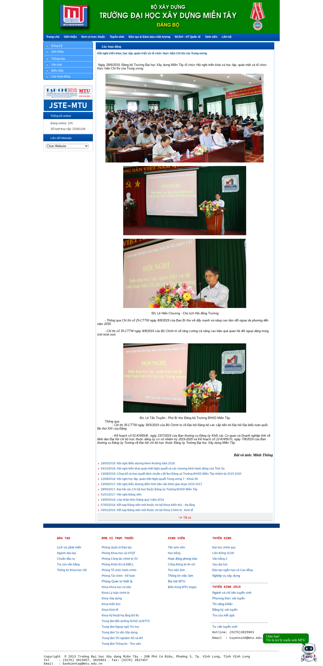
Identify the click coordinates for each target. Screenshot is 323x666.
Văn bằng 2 (219, 558)
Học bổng (174, 553)
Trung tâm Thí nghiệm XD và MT (122, 638)
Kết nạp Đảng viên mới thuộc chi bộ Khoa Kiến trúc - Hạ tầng (148, 505)
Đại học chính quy (224, 547)
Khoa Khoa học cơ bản (116, 587)
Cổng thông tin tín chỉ (181, 564)
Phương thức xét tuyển (228, 598)
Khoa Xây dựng (112, 598)
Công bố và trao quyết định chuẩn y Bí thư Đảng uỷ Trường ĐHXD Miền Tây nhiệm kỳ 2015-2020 (171, 473)
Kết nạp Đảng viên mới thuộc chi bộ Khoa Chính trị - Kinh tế (147, 510)
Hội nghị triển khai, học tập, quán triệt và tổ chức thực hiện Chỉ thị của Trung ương (152, 53)
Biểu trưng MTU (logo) (182, 587)
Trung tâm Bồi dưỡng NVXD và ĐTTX (126, 621)
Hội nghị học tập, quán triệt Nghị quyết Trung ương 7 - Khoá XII (149, 479)
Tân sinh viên (176, 547)
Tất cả (187, 517)
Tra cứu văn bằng (68, 564)
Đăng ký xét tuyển (224, 609)
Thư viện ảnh (176, 570)
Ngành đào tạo (66, 553)
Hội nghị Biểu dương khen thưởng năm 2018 (138, 463)
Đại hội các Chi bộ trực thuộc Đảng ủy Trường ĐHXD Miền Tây (149, 489)
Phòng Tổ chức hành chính (119, 570)
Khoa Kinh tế (110, 609)
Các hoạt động (111, 46)
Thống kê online (60, 116)
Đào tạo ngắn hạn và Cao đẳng (232, 570)
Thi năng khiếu (222, 604)
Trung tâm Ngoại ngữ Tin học (120, 626)
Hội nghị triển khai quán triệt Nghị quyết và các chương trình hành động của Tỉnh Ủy (163, 468)
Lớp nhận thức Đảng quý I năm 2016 (132, 499)
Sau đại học (220, 564)
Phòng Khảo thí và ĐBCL (118, 564)
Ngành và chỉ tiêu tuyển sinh (231, 592)
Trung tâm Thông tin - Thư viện (121, 643)
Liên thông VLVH (223, 553)
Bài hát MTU (176, 581)
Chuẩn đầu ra (66, 558)
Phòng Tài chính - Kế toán (118, 575)
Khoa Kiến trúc (111, 604)
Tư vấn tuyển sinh (224, 626)
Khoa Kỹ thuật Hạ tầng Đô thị (120, 615)
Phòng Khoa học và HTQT (118, 553)
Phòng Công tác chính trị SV (120, 558)
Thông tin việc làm (180, 575)
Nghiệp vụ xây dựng (226, 575)
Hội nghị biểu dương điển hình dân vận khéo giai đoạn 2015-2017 (151, 484)
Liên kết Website (61, 138)
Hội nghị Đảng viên (121, 494)
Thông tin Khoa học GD (72, 570)
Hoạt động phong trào (182, 558)
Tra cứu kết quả (223, 615)
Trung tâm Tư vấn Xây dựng (120, 632)
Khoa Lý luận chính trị (116, 592)
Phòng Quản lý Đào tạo (117, 547)
